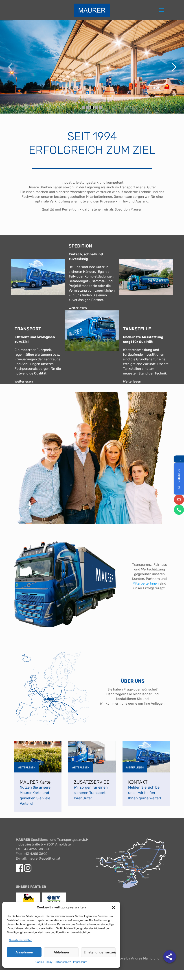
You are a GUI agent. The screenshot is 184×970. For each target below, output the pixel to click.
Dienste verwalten (20, 940)
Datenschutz (63, 962)
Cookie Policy (44, 962)
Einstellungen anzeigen (99, 952)
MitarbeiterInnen (146, 583)
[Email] (179, 500)
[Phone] (179, 510)
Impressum (80, 962)
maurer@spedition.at (44, 858)
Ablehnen (61, 952)
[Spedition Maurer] (92, 10)
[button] (113, 907)
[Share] (169, 956)
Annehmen (24, 952)
